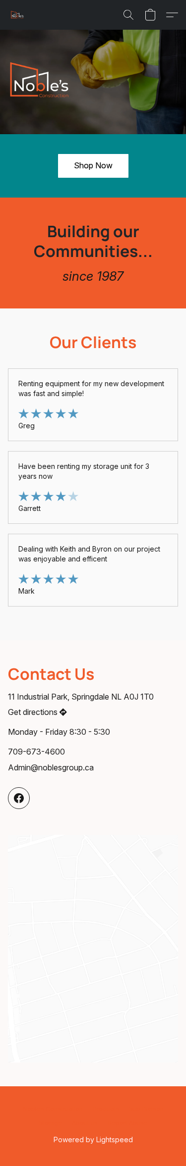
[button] (18, 15)
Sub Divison (146, 1109)
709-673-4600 (36, 752)
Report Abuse (128, 1123)
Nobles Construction (53, 1109)
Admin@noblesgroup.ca (51, 767)
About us (85, 1123)
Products (106, 1109)
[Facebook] (19, 798)
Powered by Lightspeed (93, 1139)
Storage (50, 1123)
